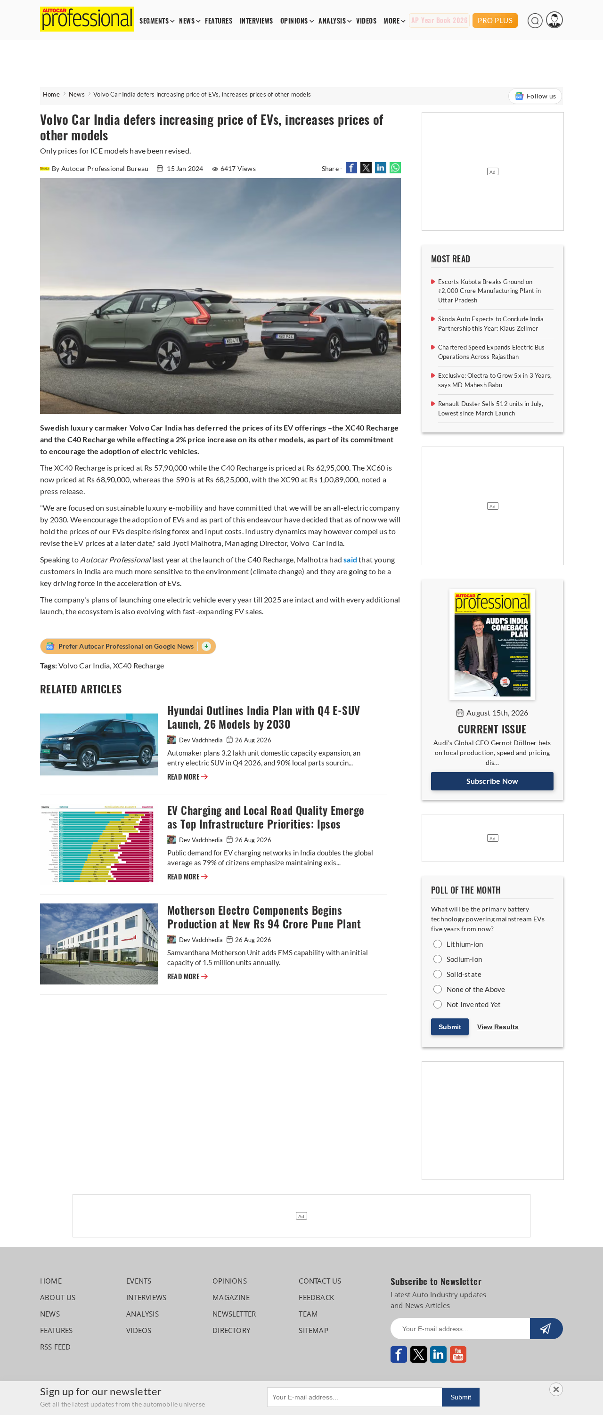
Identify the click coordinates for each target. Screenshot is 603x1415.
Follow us (541, 96)
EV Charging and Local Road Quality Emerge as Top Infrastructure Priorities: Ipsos (265, 817)
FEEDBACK (316, 1297)
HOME (51, 1280)
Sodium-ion (464, 959)
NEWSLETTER (234, 1313)
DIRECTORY (231, 1330)
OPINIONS (294, 20)
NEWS (187, 20)
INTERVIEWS (256, 20)
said (350, 559)
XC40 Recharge (138, 665)
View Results (498, 1027)
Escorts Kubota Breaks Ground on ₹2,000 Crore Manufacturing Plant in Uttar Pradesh (489, 291)
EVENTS (138, 1280)
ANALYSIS (332, 20)
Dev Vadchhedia (201, 740)
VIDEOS (366, 20)
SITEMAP (313, 1330)
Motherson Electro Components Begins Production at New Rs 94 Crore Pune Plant (264, 917)
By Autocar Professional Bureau (101, 168)
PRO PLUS (495, 20)
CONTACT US (320, 1280)
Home (51, 94)
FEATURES (218, 20)
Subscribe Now (492, 780)
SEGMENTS (154, 20)
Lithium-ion (465, 944)
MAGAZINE (231, 1297)
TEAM (308, 1313)
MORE (391, 20)
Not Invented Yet (474, 1004)
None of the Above (476, 989)
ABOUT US (58, 1297)
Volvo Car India (84, 665)
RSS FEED (55, 1346)
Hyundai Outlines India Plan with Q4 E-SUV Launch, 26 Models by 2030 (263, 717)
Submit (450, 1027)
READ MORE (187, 776)
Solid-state (464, 974)
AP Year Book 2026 (439, 20)
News (77, 94)
